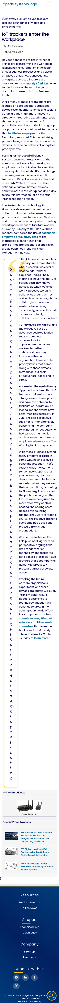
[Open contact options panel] (52, 996)
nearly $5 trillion (37, 83)
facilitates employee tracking (27, 133)
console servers (29, 618)
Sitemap (29, 952)
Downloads (29, 932)
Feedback (29, 957)
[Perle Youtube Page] (16, 977)
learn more (41, 638)
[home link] (20, 4)
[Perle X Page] (16, 986)
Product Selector (29, 902)
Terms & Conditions (30, 998)
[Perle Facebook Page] (34, 977)
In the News (29, 908)
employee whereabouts (34, 441)
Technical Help (29, 927)
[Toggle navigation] (49, 4)
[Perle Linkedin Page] (25, 977)
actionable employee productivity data (29, 235)
